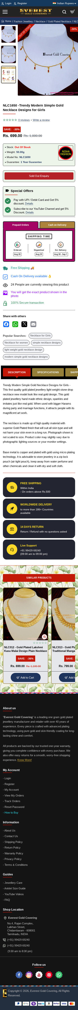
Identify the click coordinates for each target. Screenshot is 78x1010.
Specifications (48, 372)
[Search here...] (64, 11)
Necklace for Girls (40, 335)
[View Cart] (72, 11)
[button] (45, 94)
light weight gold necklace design (23, 349)
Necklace (40, 21)
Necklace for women (16, 342)
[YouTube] (39, 974)
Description (17, 372)
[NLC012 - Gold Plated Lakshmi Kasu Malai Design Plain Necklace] (25, 614)
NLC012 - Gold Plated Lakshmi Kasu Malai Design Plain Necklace (25, 649)
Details (29, 203)
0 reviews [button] (24, 120)
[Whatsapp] (59, 974)
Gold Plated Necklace (59, 21)
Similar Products (39, 577)
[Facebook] (19, 974)
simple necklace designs (47, 342)
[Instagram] (29, 974)
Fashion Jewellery (23, 21)
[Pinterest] (49, 974)
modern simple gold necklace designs (26, 356)
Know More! (24, 759)
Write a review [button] (41, 120)
